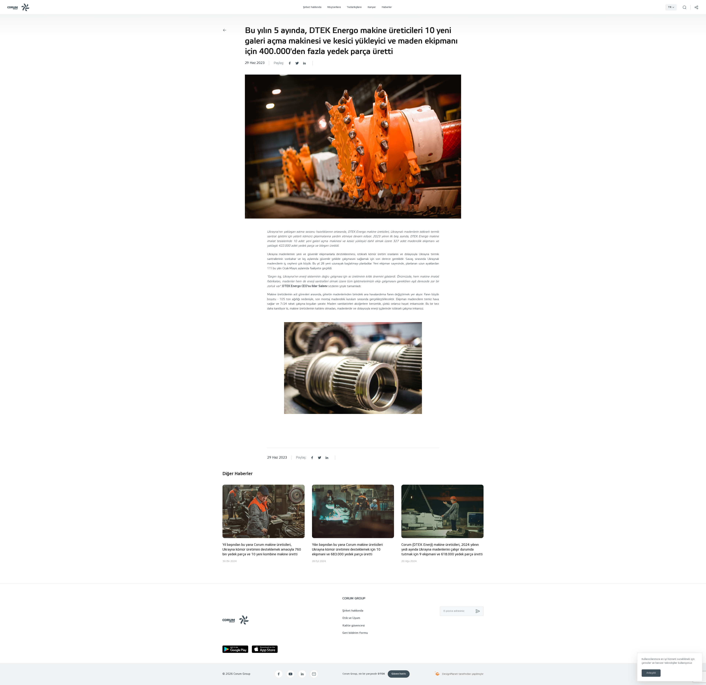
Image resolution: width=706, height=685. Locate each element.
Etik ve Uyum (351, 618)
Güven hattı (398, 674)
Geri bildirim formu (355, 633)
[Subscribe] (477, 611)
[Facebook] (278, 674)
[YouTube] (290, 674)
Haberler (387, 7)
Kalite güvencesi (353, 625)
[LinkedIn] (302, 674)
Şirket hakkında (312, 7)
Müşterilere (334, 7)
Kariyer (372, 7)
